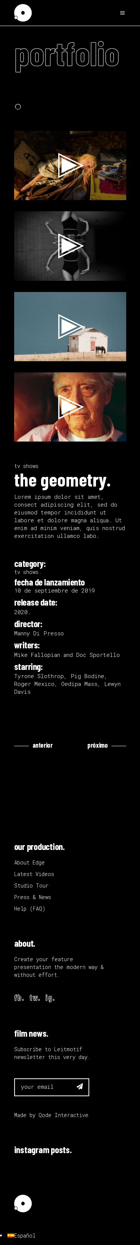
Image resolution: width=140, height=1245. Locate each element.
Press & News (32, 897)
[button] (70, 165)
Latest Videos (34, 873)
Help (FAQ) (30, 908)
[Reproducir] (24, 192)
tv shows (26, 465)
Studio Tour (31, 885)
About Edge (29, 862)
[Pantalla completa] (116, 192)
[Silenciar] (104, 192)
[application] (70, 165)
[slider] (64, 193)
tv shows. (27, 571)
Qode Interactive (63, 1115)
